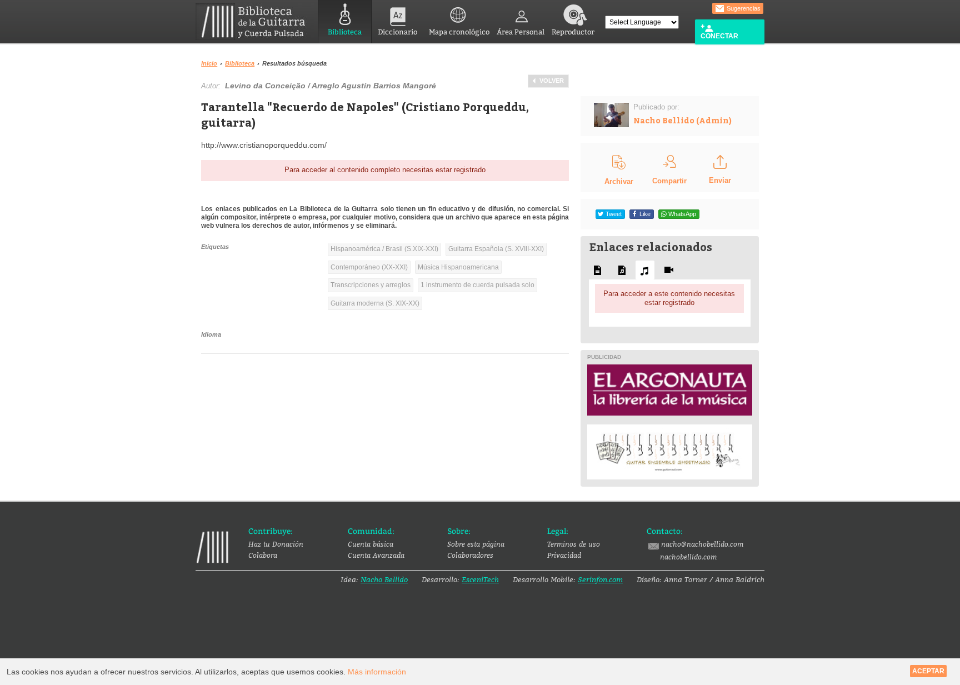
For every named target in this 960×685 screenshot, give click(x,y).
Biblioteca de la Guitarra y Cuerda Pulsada (255, 21)
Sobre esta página (475, 543)
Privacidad (564, 555)
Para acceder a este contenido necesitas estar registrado (669, 298)
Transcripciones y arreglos (371, 285)
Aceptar (928, 671)
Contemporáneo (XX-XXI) (369, 267)
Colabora (262, 555)
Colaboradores (470, 555)
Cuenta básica (370, 543)
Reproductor (573, 32)
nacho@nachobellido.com (702, 543)
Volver (551, 80)
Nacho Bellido (384, 579)
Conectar (719, 36)
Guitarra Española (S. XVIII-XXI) (496, 249)
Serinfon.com (600, 579)
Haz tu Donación (275, 543)
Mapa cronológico (459, 32)
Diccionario (397, 32)
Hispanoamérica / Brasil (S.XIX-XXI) (384, 249)
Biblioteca (345, 32)
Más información (377, 671)
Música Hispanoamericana (458, 267)
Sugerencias (743, 8)
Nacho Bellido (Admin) (682, 120)
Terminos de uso (573, 543)
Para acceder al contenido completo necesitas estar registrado (385, 170)
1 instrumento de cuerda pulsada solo (477, 285)
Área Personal (520, 32)
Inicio (209, 63)
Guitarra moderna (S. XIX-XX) (375, 303)
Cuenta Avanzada (376, 555)
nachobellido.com (688, 556)
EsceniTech (480, 579)
